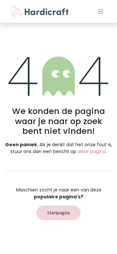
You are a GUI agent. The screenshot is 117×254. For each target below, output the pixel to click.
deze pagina (92, 151)
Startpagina (58, 213)
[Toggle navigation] (100, 11)
